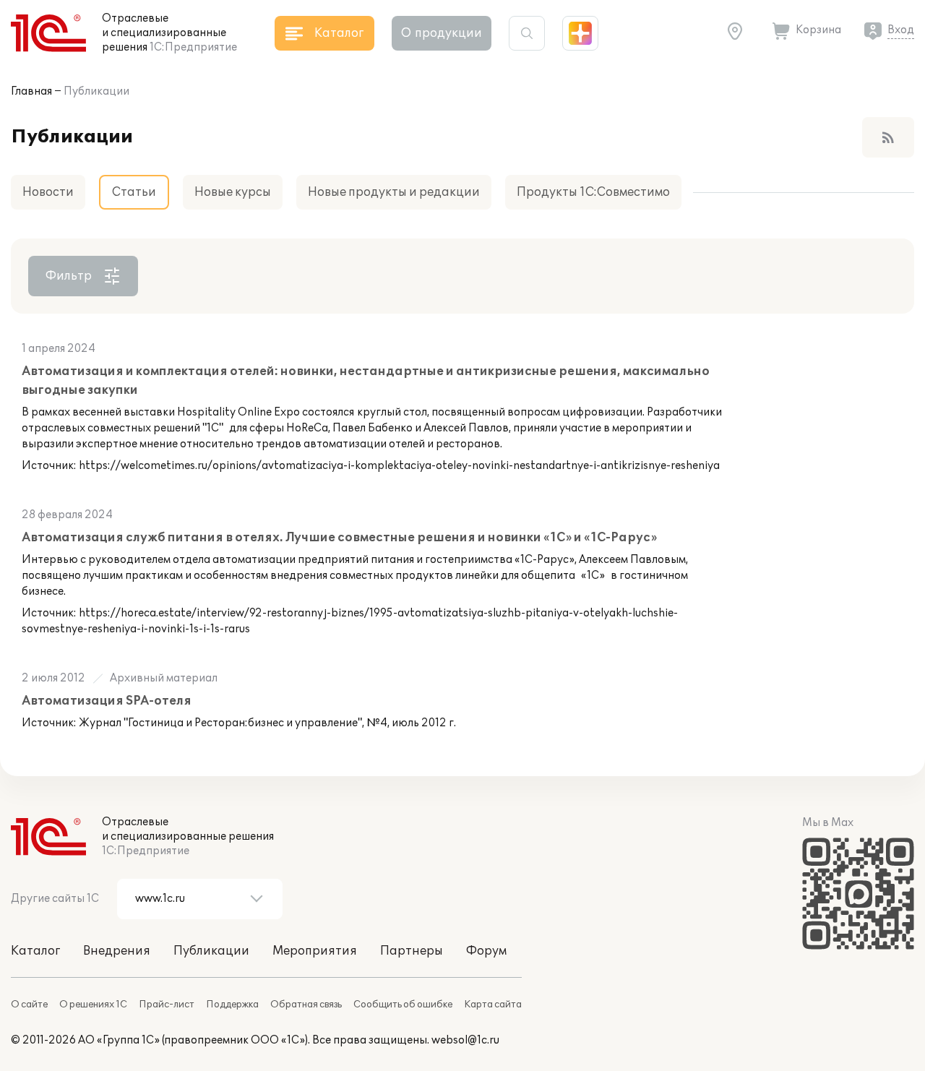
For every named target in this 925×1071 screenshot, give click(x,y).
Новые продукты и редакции (394, 192)
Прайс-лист (166, 1004)
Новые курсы (232, 192)
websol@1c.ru (465, 1040)
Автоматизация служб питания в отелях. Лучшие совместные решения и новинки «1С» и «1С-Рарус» (339, 537)
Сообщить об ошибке (402, 1004)
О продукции (441, 33)
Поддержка (232, 1004)
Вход (900, 30)
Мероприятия (314, 951)
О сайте (29, 1004)
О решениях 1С (93, 1004)
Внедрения (116, 951)
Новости (48, 192)
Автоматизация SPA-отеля (107, 701)
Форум (486, 951)
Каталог (35, 951)
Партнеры (411, 951)
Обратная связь (306, 1004)
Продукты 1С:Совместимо (593, 192)
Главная (31, 91)
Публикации (96, 91)
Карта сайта (493, 1004)
